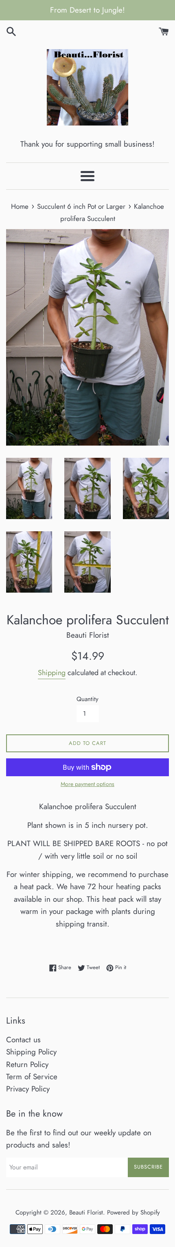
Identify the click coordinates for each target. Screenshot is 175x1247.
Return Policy (27, 1064)
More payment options (87, 784)
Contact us (23, 1039)
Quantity (87, 699)
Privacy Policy (28, 1088)
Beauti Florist (86, 1212)
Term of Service (31, 1076)
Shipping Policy (31, 1051)
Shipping (52, 672)
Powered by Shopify (133, 1212)
